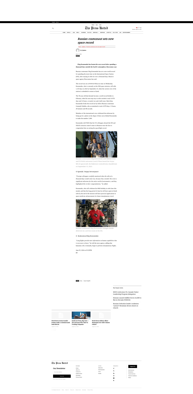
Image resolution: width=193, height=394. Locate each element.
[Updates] (78, 50)
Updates (84, 46)
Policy (129, 377)
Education (100, 367)
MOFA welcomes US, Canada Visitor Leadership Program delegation (125, 293)
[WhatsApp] (96, 59)
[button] (53, 28)
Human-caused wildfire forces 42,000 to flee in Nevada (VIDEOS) (127, 299)
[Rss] (114, 380)
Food (99, 371)
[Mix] (117, 59)
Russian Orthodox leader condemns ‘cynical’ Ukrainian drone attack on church (126, 306)
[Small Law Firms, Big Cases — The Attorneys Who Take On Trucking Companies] (81, 315)
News (81, 280)
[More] (145, 59)
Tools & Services (131, 374)
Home (79, 46)
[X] (89, 59)
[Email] (107, 59)
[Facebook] (86, 59)
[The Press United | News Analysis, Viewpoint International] (96, 28)
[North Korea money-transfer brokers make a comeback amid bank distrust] (61, 315)
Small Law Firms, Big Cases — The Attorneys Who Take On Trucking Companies (80, 322)
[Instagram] (114, 376)
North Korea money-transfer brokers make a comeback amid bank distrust (61, 322)
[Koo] (141, 59)
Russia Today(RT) (87, 280)
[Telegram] (114, 59)
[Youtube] (114, 378)
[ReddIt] (93, 59)
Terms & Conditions (132, 375)
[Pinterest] (103, 59)
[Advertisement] (96, 10)
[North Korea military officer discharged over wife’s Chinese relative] (101, 315)
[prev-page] (52, 329)
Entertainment (101, 369)
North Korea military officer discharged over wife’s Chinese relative (101, 322)
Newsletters (130, 372)
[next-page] (55, 329)
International (131, 370)
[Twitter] (114, 371)
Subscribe (62, 376)
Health (99, 373)
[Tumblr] (110, 59)
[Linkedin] (100, 59)
